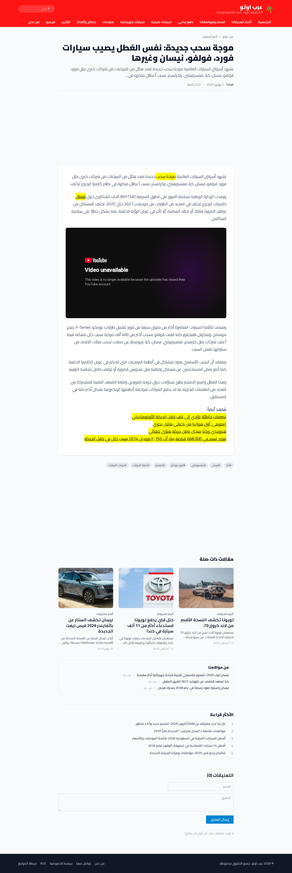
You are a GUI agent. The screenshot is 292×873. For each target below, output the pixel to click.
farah (230, 84)
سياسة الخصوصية (61, 863)
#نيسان (216, 465)
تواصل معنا (83, 863)
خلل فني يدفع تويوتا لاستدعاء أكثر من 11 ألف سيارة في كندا (150, 625)
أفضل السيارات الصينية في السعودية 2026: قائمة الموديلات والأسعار (178, 738)
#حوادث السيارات (117, 465)
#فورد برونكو (178, 465)
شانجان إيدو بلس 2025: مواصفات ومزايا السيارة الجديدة (187, 753)
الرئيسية (264, 22)
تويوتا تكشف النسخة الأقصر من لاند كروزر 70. (207, 622)
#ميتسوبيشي (199, 465)
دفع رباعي (185, 22)
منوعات (108, 22)
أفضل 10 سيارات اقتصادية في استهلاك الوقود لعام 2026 (186, 745)
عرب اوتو (228, 37)
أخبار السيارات (241, 22)
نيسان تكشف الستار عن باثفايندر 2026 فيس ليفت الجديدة (89, 625)
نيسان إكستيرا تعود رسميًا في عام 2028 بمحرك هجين (193, 688)
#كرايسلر (160, 465)
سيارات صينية (161, 22)
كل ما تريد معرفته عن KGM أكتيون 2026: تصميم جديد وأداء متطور (180, 724)
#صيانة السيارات (141, 465)
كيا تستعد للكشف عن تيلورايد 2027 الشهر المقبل (195, 681)
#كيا (228, 465)
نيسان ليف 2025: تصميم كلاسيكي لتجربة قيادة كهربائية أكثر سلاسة (183, 675)
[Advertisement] (146, 128)
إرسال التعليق (220, 820)
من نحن (34, 22)
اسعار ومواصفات (212, 22)
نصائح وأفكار (86, 22)
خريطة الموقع (27, 863)
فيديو (50, 22)
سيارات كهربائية (132, 22)
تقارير (66, 22)
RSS (43, 863)
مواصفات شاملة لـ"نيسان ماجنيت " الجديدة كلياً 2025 (189, 731)
